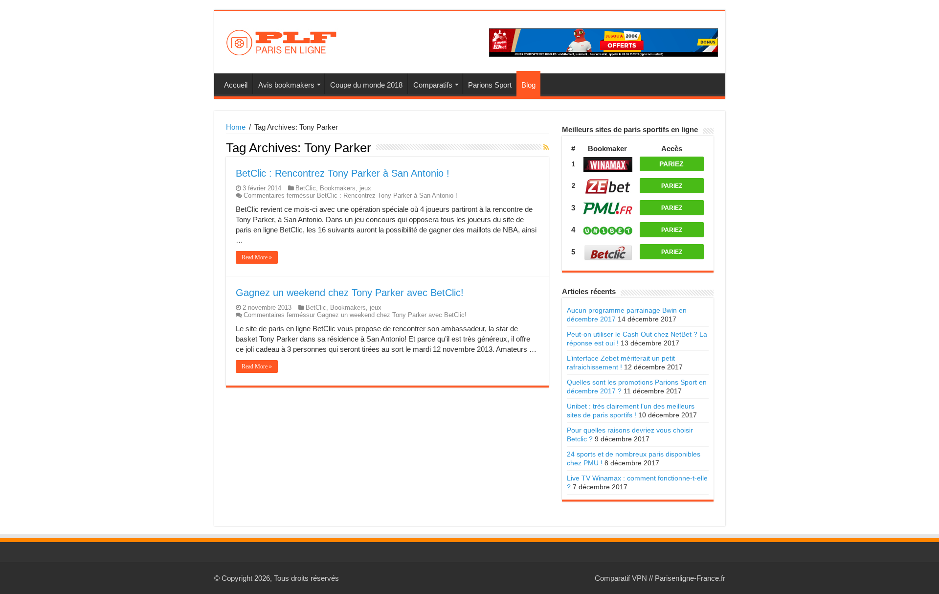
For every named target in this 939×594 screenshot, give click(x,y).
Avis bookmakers (286, 85)
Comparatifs (432, 85)
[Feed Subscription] (546, 147)
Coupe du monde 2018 (366, 85)
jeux (365, 188)
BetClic (305, 188)
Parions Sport (490, 85)
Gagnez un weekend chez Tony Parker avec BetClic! (350, 292)
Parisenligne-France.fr (690, 578)
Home (236, 127)
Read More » (257, 257)
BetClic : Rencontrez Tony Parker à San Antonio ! (342, 173)
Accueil (235, 85)
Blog (528, 85)
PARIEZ (671, 164)
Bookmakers (338, 188)
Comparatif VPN (621, 578)
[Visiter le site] (607, 163)
